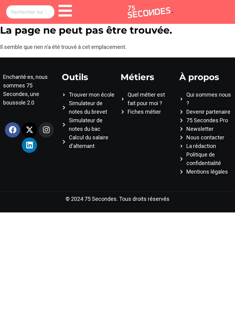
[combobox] (30, 12)
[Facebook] (12, 130)
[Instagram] (46, 130)
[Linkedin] (29, 145)
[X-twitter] (29, 130)
